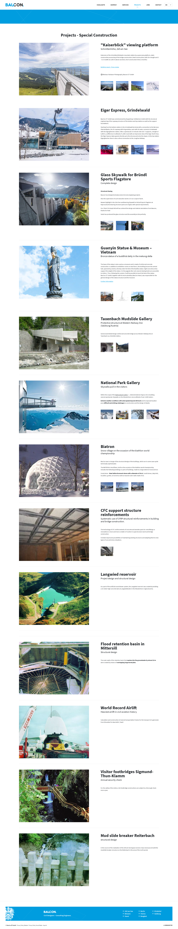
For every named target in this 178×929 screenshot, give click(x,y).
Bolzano (128, 914)
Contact (158, 5)
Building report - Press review (110, 67)
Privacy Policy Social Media (35, 925)
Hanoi (127, 916)
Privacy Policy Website (22, 925)
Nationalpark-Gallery (121, 395)
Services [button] (125, 5)
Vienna (143, 914)
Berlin (143, 911)
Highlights (101, 5)
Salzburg (157, 914)
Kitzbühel (157, 911)
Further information (107, 281)
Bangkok (144, 916)
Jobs (148, 5)
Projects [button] (137, 5)
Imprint (45, 925)
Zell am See (129, 911)
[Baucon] (32, 5)
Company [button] (114, 5)
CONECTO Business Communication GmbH (167, 925)
